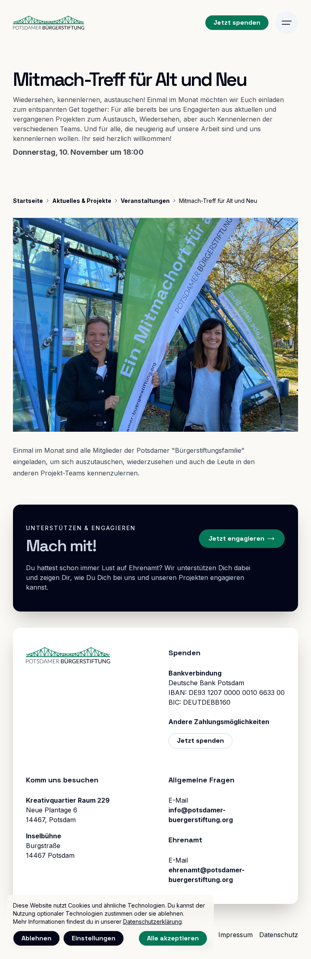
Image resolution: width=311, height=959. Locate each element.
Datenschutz (278, 935)
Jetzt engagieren (236, 538)
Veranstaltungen (145, 200)
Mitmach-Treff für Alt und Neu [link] (218, 200)
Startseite (28, 200)
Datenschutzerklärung (152, 921)
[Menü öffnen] (286, 22)
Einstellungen (93, 938)
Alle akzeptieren (173, 938)
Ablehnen (36, 938)
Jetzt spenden (236, 22)
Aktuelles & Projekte (81, 200)
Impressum (235, 935)
